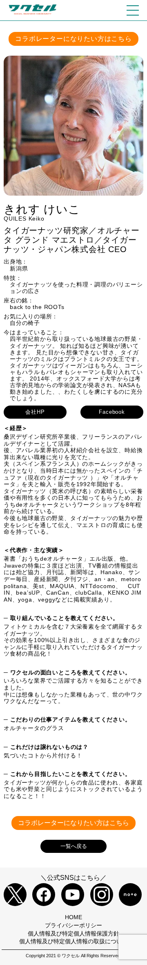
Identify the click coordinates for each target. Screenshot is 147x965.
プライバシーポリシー (73, 925)
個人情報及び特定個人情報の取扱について (73, 941)
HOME (73, 917)
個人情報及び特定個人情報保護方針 (73, 933)
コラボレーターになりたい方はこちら (73, 38)
